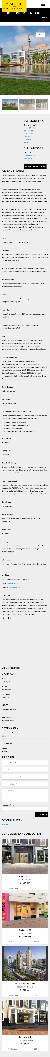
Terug (44, 17)
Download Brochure (35, 166)
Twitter (26, 142)
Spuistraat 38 (25, 930)
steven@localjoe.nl (30, 128)
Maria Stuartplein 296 (25, 983)
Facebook (27, 140)
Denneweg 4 (25, 1037)
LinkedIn (27, 137)
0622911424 (28, 134)
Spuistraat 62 (25, 876)
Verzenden (42, 815)
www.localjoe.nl (14, 587)
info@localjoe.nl (29, 155)
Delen (40, 35)
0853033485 (28, 131)
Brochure (5, 824)
